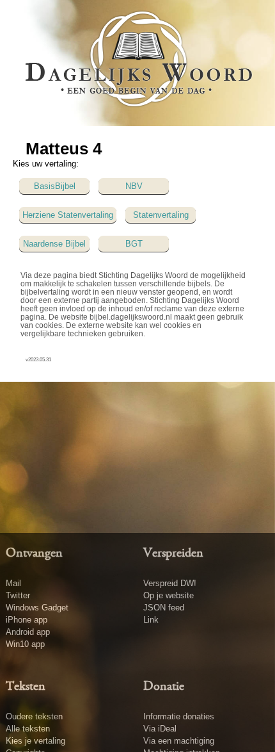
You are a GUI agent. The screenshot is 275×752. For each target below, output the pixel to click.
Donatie (163, 686)
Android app (28, 632)
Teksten (25, 686)
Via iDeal (160, 728)
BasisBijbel (54, 186)
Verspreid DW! (169, 583)
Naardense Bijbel (54, 244)
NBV (134, 186)
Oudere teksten (34, 716)
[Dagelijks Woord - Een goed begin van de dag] (137, 62)
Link (151, 620)
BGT (134, 244)
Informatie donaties (178, 716)
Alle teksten (28, 728)
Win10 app (25, 644)
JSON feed (163, 607)
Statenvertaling (161, 215)
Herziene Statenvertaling (67, 215)
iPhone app (26, 620)
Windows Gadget (37, 607)
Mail (13, 583)
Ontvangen (34, 553)
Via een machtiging (178, 741)
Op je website (168, 595)
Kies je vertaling (35, 741)
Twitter (18, 595)
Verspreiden (173, 553)
